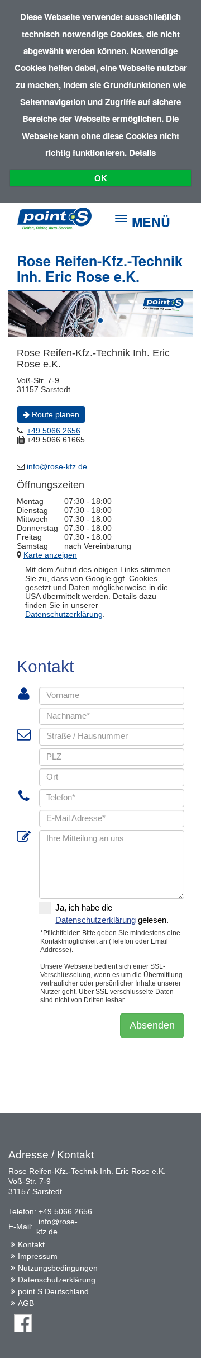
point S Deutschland (53, 1291)
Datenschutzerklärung (56, 1279)
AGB (26, 1303)
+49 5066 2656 (65, 1211)
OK (100, 178)
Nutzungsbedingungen (58, 1267)
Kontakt (31, 1244)
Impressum (38, 1256)
